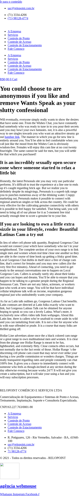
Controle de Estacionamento (25, 45)
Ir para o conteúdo (11, 1)
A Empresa (14, 31)
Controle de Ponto (19, 38)
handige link (12, 137)
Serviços (13, 34)
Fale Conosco (16, 48)
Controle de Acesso (19, 41)
